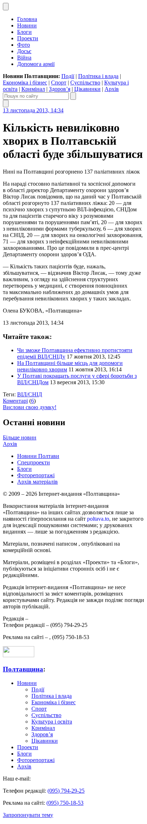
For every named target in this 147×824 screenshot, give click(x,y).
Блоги (24, 32)
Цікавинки (87, 89)
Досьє (24, 51)
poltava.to (98, 519)
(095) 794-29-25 (66, 791)
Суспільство (85, 82)
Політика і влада (98, 76)
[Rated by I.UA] (18, 655)
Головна (27, 19)
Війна (24, 58)
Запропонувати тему (28, 815)
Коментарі (15, 401)
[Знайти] (73, 96)
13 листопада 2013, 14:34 (33, 110)
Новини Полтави (38, 456)
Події (67, 76)
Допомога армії (36, 64)
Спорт (58, 82)
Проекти (27, 38)
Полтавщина (23, 669)
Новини (27, 25)
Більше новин (19, 437)
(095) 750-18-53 (64, 803)
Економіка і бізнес (25, 82)
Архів (112, 89)
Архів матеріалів (37, 482)
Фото (23, 45)
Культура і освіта (51, 722)
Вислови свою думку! (29, 407)
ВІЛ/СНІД (29, 394)
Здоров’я (59, 89)
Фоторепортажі (36, 475)
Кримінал (33, 89)
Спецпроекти (33, 462)
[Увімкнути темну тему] (6, 6)
